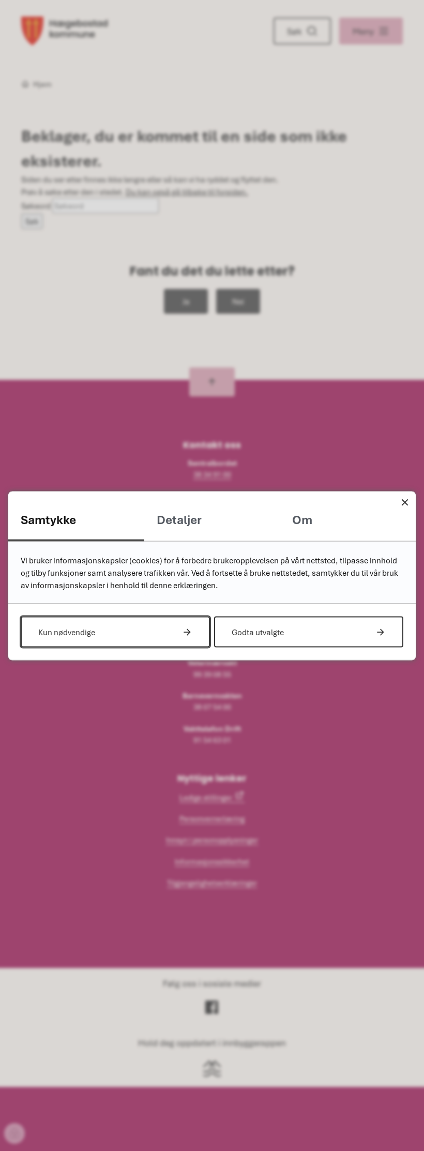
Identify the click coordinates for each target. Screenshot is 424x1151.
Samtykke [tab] (48, 519)
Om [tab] (302, 519)
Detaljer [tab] (179, 519)
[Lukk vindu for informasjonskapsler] (404, 502)
